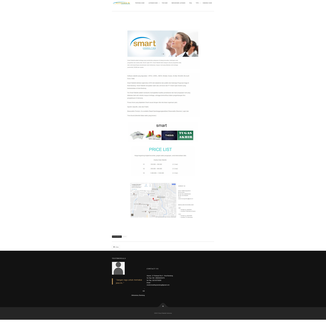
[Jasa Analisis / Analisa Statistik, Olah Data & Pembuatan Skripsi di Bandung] (121, 3)
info (125, 236)
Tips (197, 3)
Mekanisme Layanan (178, 3)
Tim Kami (165, 3)
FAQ (190, 3)
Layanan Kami (153, 3)
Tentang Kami (139, 3)
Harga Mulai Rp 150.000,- (164, 21)
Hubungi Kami (207, 3)
